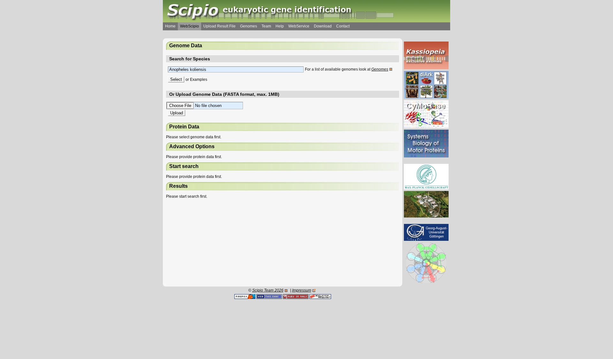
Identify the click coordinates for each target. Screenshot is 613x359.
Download (323, 26)
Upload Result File (219, 26)
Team (266, 26)
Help (280, 26)
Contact (343, 26)
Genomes (248, 26)
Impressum (301, 290)
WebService (298, 26)
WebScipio (189, 26)
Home (170, 26)
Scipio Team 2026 (268, 290)
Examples (198, 79)
